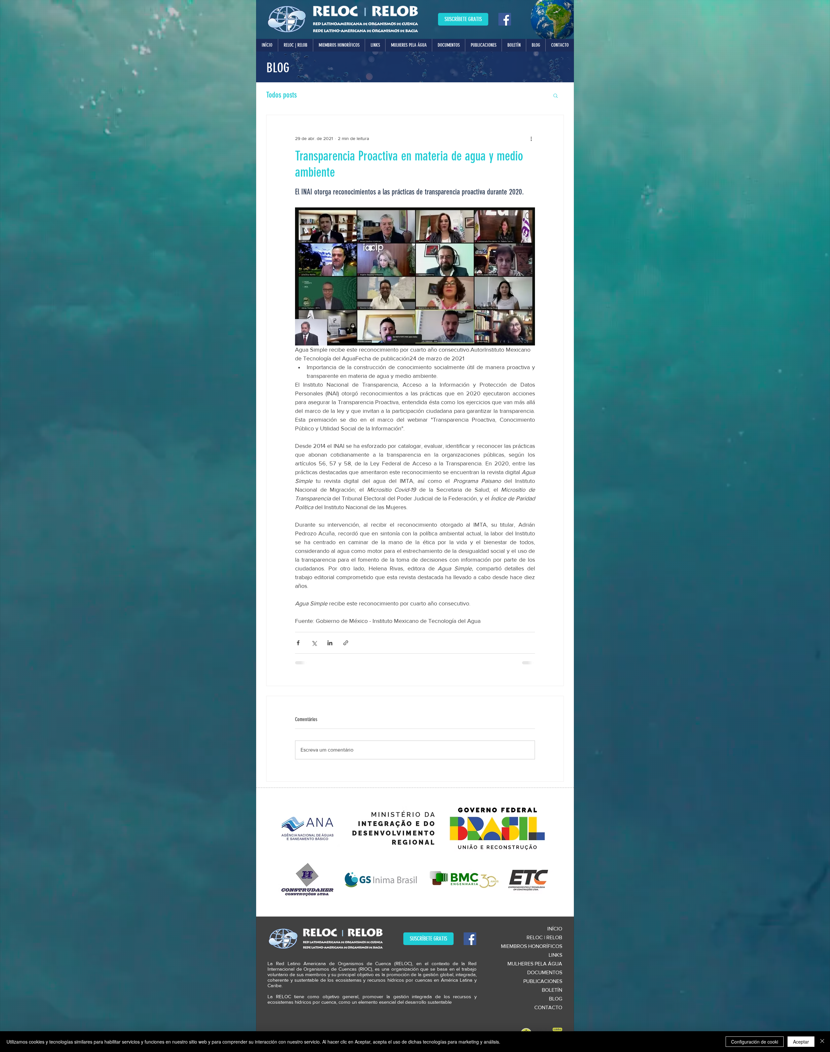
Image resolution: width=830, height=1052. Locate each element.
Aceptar (801, 1041)
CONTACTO (548, 1007)
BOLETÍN (552, 990)
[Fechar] (822, 1041)
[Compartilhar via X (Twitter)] (314, 643)
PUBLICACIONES (542, 981)
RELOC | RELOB (544, 937)
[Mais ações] (531, 138)
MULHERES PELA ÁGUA (534, 963)
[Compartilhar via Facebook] (298, 643)
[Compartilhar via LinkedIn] (330, 643)
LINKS (555, 955)
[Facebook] (504, 19)
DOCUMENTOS (544, 972)
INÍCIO (554, 928)
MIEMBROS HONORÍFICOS (531, 946)
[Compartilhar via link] (346, 643)
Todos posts (281, 94)
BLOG (555, 998)
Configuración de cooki (754, 1041)
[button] (295, 45)
